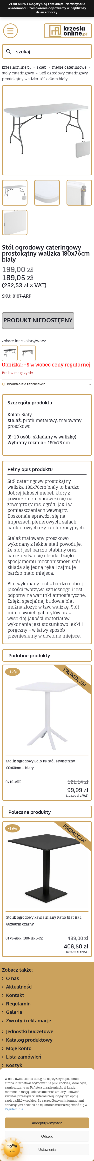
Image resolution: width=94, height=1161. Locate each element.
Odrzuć (47, 1136)
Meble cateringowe (69, 67)
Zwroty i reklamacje (28, 1020)
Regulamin (18, 1003)
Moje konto (19, 1048)
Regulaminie (14, 1109)
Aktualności (19, 986)
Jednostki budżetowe (29, 1031)
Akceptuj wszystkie (47, 1123)
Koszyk (14, 1065)
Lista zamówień (23, 1057)
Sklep (41, 67)
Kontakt (15, 995)
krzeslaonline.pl (16, 67)
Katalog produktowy (29, 1040)
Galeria (14, 1012)
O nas (12, 978)
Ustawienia (47, 1149)
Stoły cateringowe (18, 73)
